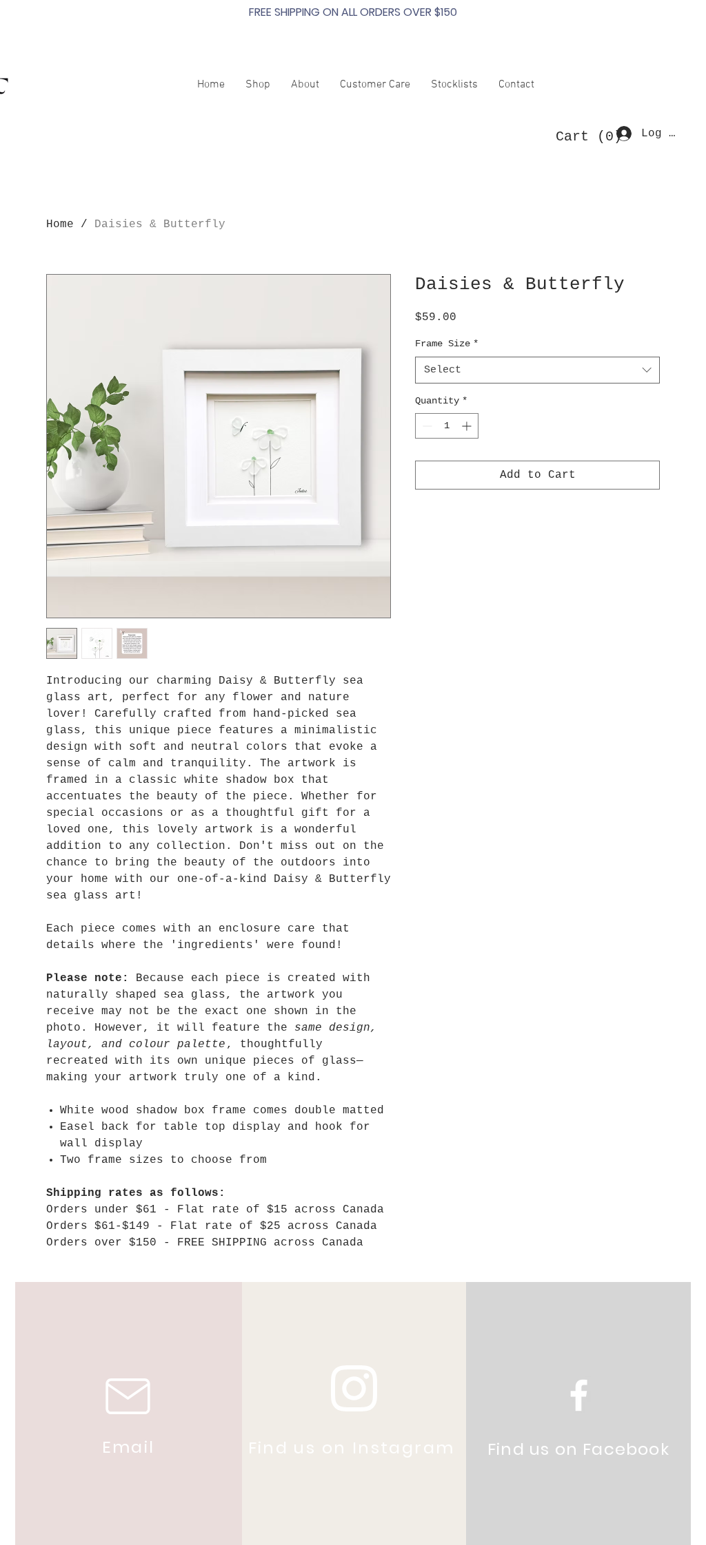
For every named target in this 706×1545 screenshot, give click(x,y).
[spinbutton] (446, 426)
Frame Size (446, 343)
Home (60, 224)
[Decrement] (425, 426)
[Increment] (467, 426)
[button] (584, 136)
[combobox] (537, 370)
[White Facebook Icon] (579, 1395)
